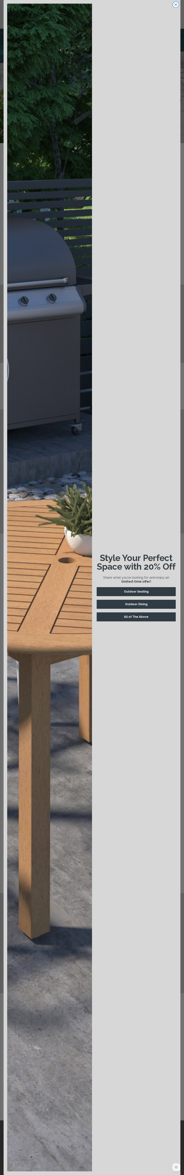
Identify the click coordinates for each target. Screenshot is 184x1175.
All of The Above (136, 617)
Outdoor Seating (136, 591)
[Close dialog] (176, 4)
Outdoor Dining (136, 604)
